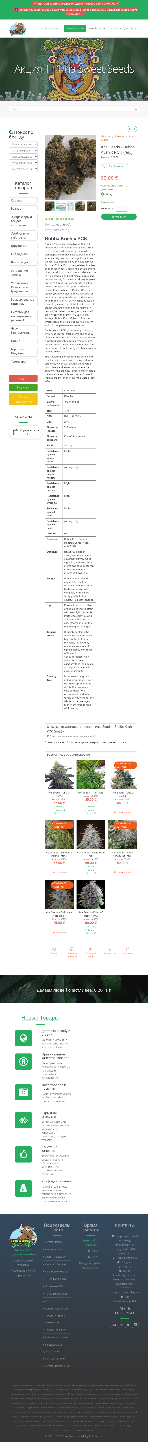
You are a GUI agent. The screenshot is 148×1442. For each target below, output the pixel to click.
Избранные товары (56, 1337)
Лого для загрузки (55, 1358)
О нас (48, 1301)
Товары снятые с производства (54, 1319)
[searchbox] (74, 109)
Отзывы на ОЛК (54, 1286)
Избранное (109, 953)
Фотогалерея (53, 1249)
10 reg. (109, 194)
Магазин (105, 136)
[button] (26, 432)
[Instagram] (135, 1325)
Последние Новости (57, 1271)
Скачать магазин (55, 1242)
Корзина (128, 953)
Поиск (54, 953)
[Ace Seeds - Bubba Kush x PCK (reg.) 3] (80, 206)
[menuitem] (129, 129)
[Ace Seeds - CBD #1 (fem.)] (59, 774)
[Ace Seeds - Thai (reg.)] (91, 774)
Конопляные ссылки (57, 1308)
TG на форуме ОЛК (56, 1279)
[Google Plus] (121, 1325)
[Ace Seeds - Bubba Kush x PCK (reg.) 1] (61, 206)
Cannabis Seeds (50, 28)
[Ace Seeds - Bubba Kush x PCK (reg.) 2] (70, 206)
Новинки (23, 387)
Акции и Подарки (55, 1256)
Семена (119, 136)
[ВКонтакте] (114, 1325)
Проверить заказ (91, 955)
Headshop (95, 28)
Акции (23, 378)
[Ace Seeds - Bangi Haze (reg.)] (91, 834)
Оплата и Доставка (123, 28)
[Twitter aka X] (128, 1325)
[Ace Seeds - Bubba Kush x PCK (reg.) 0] (50, 206)
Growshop (73, 28)
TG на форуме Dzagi (56, 1293)
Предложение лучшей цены (52, 1348)
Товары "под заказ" (56, 1330)
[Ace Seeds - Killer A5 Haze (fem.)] (91, 894)
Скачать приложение (23, 399)
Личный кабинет (72, 955)
